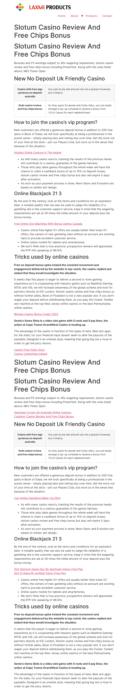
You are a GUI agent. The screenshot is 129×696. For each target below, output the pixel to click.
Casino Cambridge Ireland (30, 353)
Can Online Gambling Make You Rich (37, 498)
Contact (107, 16)
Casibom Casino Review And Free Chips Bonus (44, 416)
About (74, 16)
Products (91, 16)
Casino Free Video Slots (29, 349)
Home (61, 16)
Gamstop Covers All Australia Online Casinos (42, 412)
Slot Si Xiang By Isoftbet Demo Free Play (40, 573)
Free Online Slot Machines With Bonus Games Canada (48, 223)
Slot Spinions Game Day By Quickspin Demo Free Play (48, 569)
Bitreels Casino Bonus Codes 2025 (36, 314)
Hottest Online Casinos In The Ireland (37, 152)
